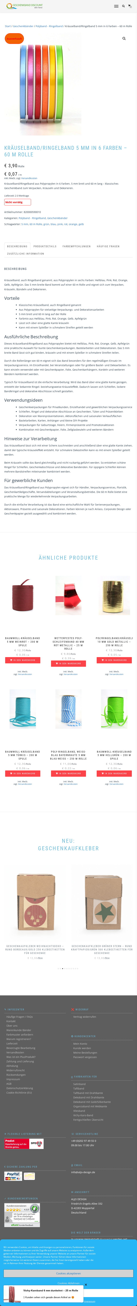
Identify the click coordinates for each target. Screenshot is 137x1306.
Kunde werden (82, 1048)
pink (60, 224)
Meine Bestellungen (85, 1052)
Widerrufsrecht (15, 1070)
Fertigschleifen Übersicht (88, 1119)
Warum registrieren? (18, 1039)
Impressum (89, 1301)
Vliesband (79, 1110)
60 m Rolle (36, 224)
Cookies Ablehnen (69, 1283)
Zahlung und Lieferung (20, 1061)
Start (8, 26)
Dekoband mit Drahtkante (88, 1097)
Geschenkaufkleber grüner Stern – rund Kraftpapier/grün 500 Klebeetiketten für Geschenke (102, 950)
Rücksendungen (16, 1074)
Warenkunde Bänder (18, 1030)
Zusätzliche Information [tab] (25, 253)
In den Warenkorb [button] (24, 660)
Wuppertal (106, 1239)
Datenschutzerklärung (19, 1088)
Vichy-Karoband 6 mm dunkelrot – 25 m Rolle (50, 1290)
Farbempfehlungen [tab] (77, 246)
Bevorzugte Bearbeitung (20, 1048)
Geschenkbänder (23, 26)
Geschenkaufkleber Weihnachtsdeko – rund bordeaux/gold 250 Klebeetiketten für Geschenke (35, 950)
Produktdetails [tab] (45, 246)
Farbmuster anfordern (19, 1034)
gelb (81, 224)
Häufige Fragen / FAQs (19, 1016)
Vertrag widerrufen (84, 1016)
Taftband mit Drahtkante (88, 1093)
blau (53, 224)
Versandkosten (29, 178)
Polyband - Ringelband (49, 26)
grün (46, 224)
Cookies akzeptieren (68, 1273)
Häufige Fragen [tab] (108, 246)
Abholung (12, 1066)
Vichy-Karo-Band (83, 1115)
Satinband (79, 1084)
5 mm (24, 224)
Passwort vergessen (85, 1057)
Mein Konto (80, 1043)
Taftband (78, 1088)
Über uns (11, 1025)
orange (73, 224)
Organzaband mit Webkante (90, 1106)
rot (65, 224)
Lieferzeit (11, 1043)
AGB (8, 1083)
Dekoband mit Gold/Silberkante (92, 1102)
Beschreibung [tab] (17, 246)
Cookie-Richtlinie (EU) (19, 1092)
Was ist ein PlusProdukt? (20, 1057)
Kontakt (11, 1021)
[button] (124, 38)
